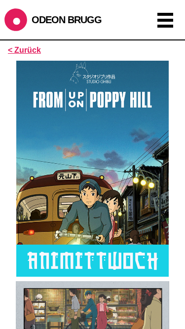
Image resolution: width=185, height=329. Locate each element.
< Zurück (24, 50)
